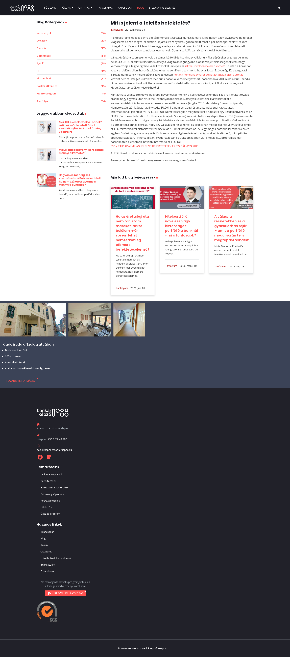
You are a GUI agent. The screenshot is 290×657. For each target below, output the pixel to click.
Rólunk (66, 7)
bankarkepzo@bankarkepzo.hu (54, 449)
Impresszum (47, 564)
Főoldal (50, 7)
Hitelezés (46, 507)
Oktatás (84, 7)
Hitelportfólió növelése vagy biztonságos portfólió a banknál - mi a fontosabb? (181, 226)
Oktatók (71, 40)
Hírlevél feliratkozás (67, 593)
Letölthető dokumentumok (55, 558)
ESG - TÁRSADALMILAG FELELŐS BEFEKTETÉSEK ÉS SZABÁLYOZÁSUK (154, 146)
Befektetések (48, 481)
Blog (140, 7)
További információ (20, 381)
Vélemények (71, 33)
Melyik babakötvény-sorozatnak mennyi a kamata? (81, 151)
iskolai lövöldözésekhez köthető (205, 66)
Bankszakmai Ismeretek (54, 487)
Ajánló (71, 63)
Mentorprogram (71, 93)
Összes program (50, 513)
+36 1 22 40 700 (57, 439)
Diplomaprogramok (51, 474)
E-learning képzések (52, 494)
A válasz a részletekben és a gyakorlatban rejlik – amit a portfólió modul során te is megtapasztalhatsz (231, 228)
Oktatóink (46, 551)
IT (71, 70)
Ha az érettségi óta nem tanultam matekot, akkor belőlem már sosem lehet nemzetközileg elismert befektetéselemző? (133, 233)
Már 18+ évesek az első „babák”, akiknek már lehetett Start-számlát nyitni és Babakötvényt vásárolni (81, 127)
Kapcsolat (125, 7)
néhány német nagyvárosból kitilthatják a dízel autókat (208, 74)
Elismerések (71, 78)
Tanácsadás (105, 7)
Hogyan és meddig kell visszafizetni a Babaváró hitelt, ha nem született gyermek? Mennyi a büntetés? (80, 180)
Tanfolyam (71, 101)
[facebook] (40, 457)
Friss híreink (47, 571)
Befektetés (71, 55)
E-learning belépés (162, 7)
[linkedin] (49, 457)
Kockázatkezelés (71, 86)
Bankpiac (71, 48)
